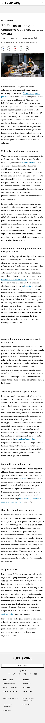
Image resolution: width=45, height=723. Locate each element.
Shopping (27, 691)
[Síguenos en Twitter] (19, 674)
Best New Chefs (10, 691)
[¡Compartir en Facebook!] (3, 48)
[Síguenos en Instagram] (30, 674)
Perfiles (27, 684)
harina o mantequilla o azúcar (14, 279)
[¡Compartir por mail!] (27, 48)
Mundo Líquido (10, 687)
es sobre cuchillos (28, 162)
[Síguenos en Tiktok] (14, 674)
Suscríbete (22, 666)
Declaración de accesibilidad (28, 699)
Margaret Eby (9, 42)
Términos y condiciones (7, 705)
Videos (26, 680)
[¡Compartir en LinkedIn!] (21, 48)
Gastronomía (7, 20)
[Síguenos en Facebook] (9, 674)
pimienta (27, 286)
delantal (22, 478)
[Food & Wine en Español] (12, 2)
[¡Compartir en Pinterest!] (15, 48)
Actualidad (8, 680)
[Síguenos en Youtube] (35, 674)
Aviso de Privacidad (11, 698)
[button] (2, 2)
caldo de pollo (7, 614)
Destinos (27, 687)
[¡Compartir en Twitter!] (9, 48)
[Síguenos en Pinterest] (25, 674)
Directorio (7, 710)
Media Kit (26, 704)
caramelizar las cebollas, (25, 439)
